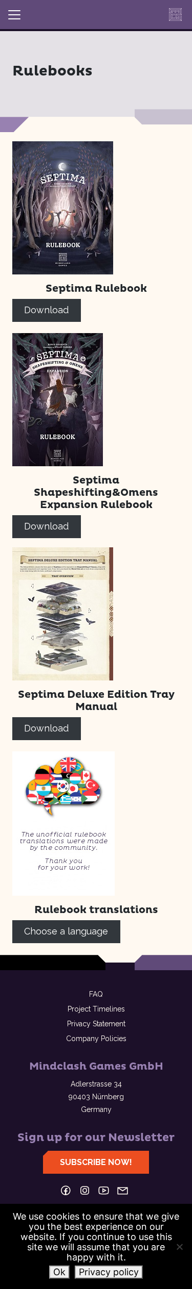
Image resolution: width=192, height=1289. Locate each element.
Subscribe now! (96, 1162)
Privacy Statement (96, 1024)
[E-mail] (122, 1190)
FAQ (96, 994)
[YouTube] (103, 1190)
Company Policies (96, 1038)
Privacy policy (109, 1272)
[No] (179, 1247)
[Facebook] (65, 1190)
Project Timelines (96, 1009)
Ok (59, 1272)
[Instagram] (84, 1190)
